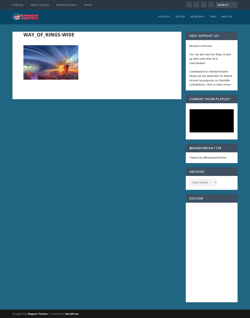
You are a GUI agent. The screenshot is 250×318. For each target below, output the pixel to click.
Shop (213, 16)
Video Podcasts (40, 5)
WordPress (72, 313)
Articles (88, 5)
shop (218, 54)
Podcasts (17, 5)
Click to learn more (218, 84)
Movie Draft (198, 16)
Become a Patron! (200, 46)
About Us (226, 16)
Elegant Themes (38, 313)
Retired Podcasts (66, 5)
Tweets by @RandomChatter (208, 157)
